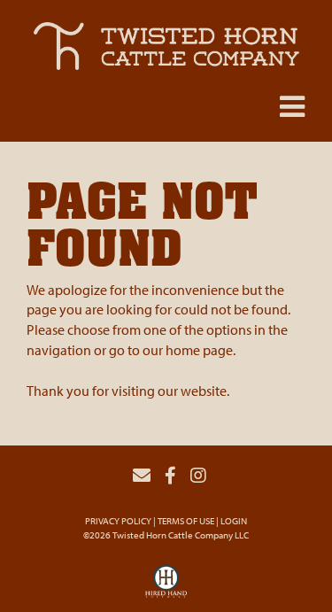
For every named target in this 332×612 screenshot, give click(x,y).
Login (233, 521)
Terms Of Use (186, 521)
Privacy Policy (118, 521)
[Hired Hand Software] (166, 586)
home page (199, 350)
